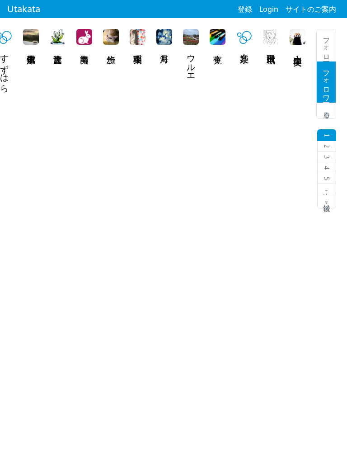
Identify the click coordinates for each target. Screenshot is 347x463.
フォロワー (326, 82)
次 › (327, 190)
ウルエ (191, 63)
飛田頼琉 (271, 52)
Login (268, 9)
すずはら (4, 68)
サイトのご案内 (311, 9)
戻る (326, 111)
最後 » (327, 201)
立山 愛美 (298, 49)
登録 (245, 9)
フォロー (326, 45)
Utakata (23, 9)
